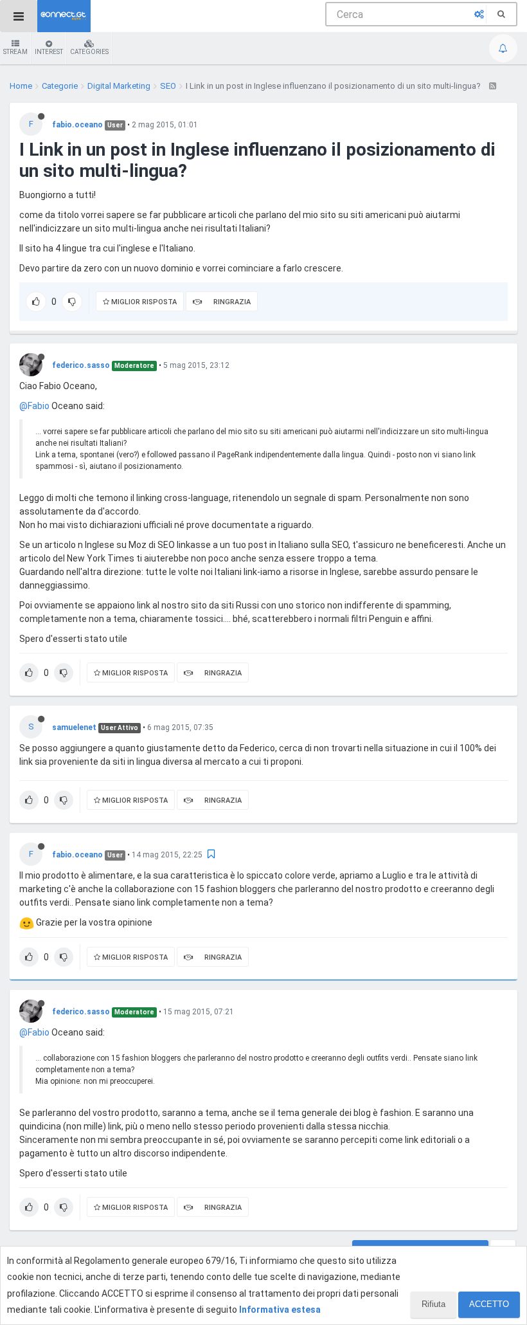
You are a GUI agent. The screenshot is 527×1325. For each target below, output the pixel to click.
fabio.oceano (77, 124)
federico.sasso (81, 365)
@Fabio (34, 406)
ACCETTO (489, 1304)
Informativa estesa (280, 1309)
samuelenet (74, 727)
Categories (89, 51)
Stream (15, 51)
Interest (49, 51)
